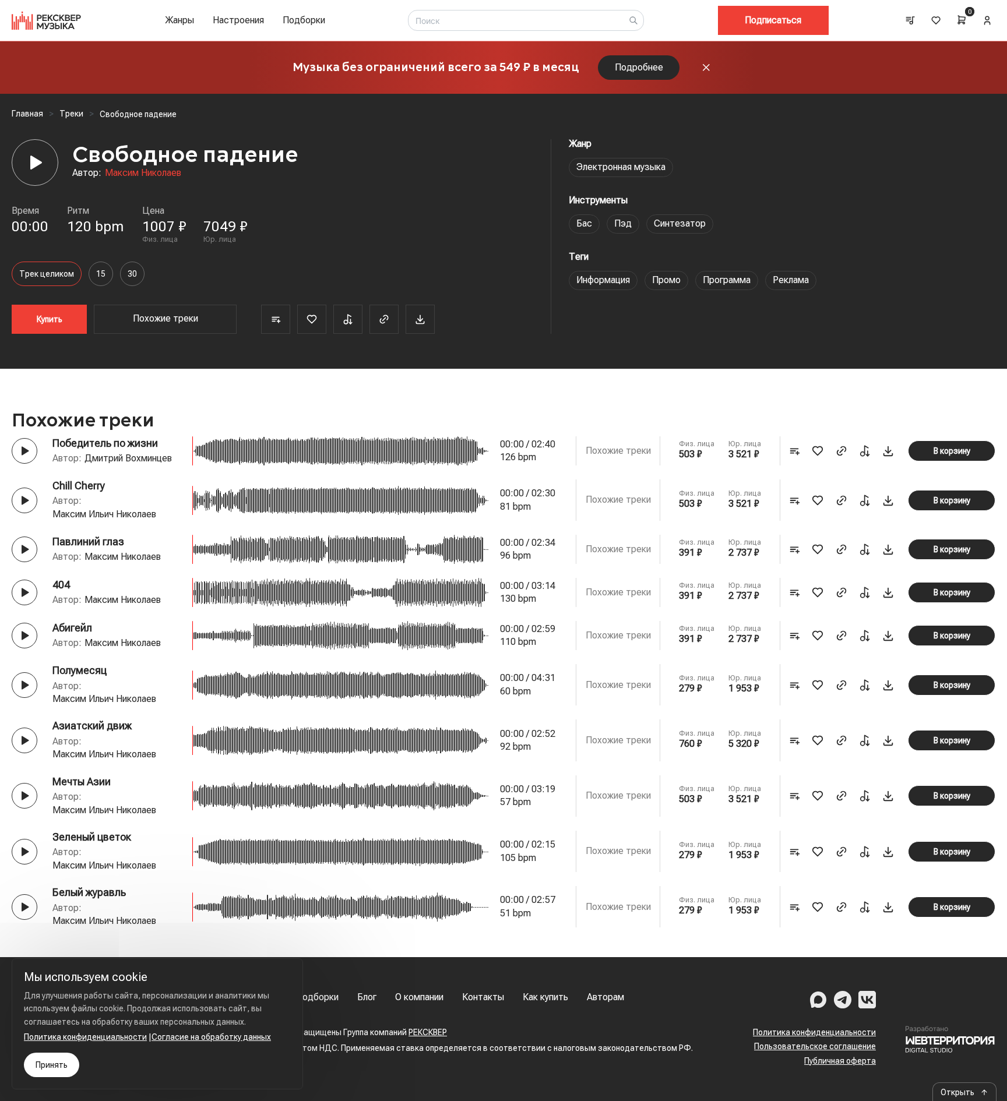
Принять (52, 1065)
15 (100, 273)
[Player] (35, 162)
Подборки (304, 20)
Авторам (605, 997)
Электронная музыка (621, 166)
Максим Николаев (143, 172)
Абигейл (72, 628)
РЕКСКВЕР (428, 1032)
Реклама (791, 279)
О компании (419, 997)
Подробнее (639, 67)
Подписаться (773, 20)
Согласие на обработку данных (211, 1037)
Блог (366, 997)
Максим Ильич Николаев (104, 514)
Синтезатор (680, 223)
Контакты (483, 997)
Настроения (238, 20)
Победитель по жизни (105, 443)
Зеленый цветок (91, 837)
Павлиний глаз (88, 541)
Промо (666, 279)
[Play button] (24, 451)
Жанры (179, 20)
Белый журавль (89, 892)
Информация (603, 279)
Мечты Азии (81, 781)
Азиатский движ (92, 725)
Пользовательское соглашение (815, 1046)
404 (61, 584)
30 (132, 273)
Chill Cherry (78, 485)
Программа (727, 279)
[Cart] (961, 20)
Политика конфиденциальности (814, 1032)
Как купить (545, 997)
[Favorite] (311, 319)
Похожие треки (165, 318)
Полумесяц (79, 670)
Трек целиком (46, 273)
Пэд (623, 223)
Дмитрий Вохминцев (128, 458)
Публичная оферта (840, 1060)
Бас (584, 223)
